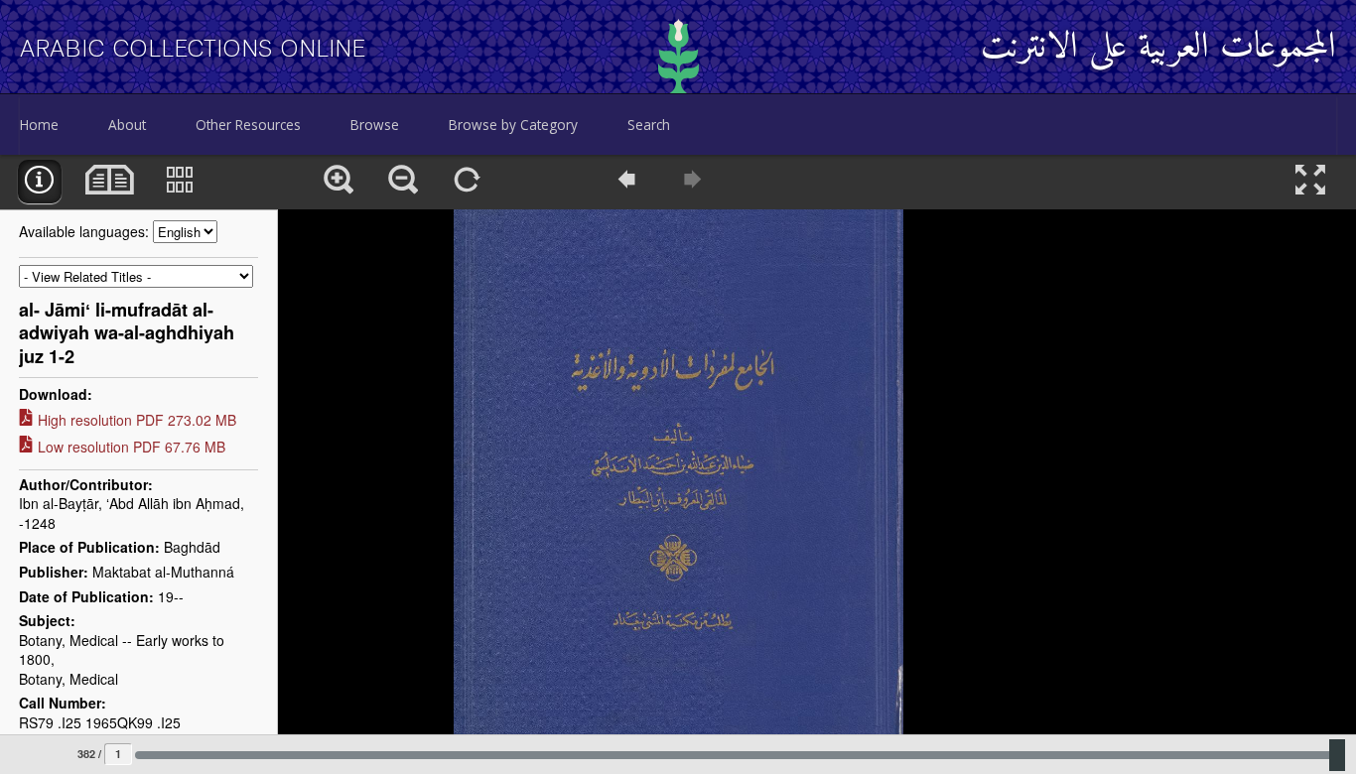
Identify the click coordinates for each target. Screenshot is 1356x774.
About (127, 124)
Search (648, 124)
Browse (374, 124)
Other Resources (248, 124)
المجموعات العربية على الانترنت (1158, 48)
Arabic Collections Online (193, 49)
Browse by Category (513, 124)
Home (39, 124)
